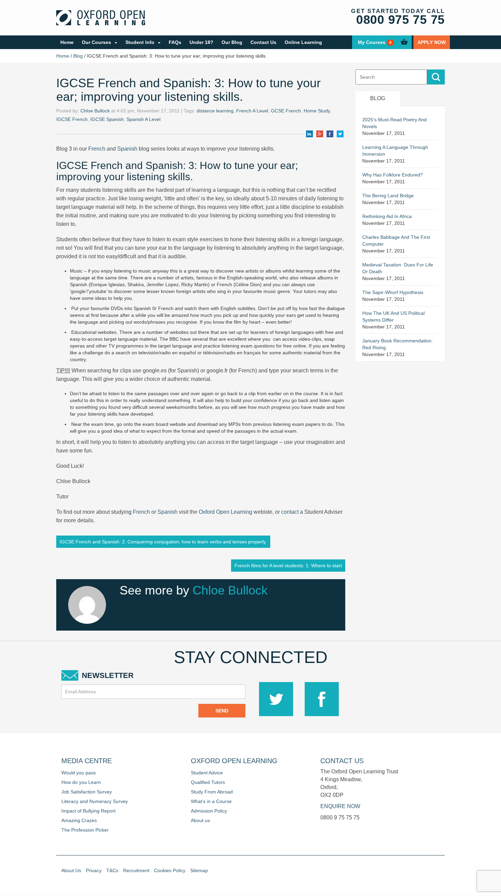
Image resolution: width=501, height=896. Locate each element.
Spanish (126, 149)
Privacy (94, 870)
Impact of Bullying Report (88, 811)
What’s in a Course (211, 801)
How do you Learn (81, 782)
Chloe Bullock (95, 110)
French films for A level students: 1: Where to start (288, 565)
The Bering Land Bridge (388, 195)
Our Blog (232, 42)
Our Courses (96, 42)
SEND (221, 710)
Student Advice (207, 772)
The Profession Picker (85, 830)
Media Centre (86, 760)
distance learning (215, 110)
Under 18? (201, 42)
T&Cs (112, 870)
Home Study (317, 110)
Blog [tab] (377, 98)
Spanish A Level (143, 119)
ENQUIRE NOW (340, 806)
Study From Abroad (212, 791)
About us (200, 820)
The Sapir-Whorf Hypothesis (392, 292)
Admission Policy (209, 811)
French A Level (252, 110)
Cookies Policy (169, 870)
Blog (78, 56)
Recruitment (136, 870)
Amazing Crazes (79, 820)
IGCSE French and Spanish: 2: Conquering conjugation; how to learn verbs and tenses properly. (163, 541)
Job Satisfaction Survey (86, 791)
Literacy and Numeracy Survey (94, 801)
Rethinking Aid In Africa (387, 216)
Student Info (139, 42)
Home (67, 42)
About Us (71, 870)
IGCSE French (72, 119)
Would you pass (78, 772)
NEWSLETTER (108, 675)
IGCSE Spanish (107, 119)
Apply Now (432, 42)
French (96, 149)
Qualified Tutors (208, 782)
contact (290, 512)
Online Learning (303, 42)
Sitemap (199, 870)
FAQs (175, 42)
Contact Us (263, 42)
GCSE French (286, 110)
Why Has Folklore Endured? (392, 174)
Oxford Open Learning (225, 512)
